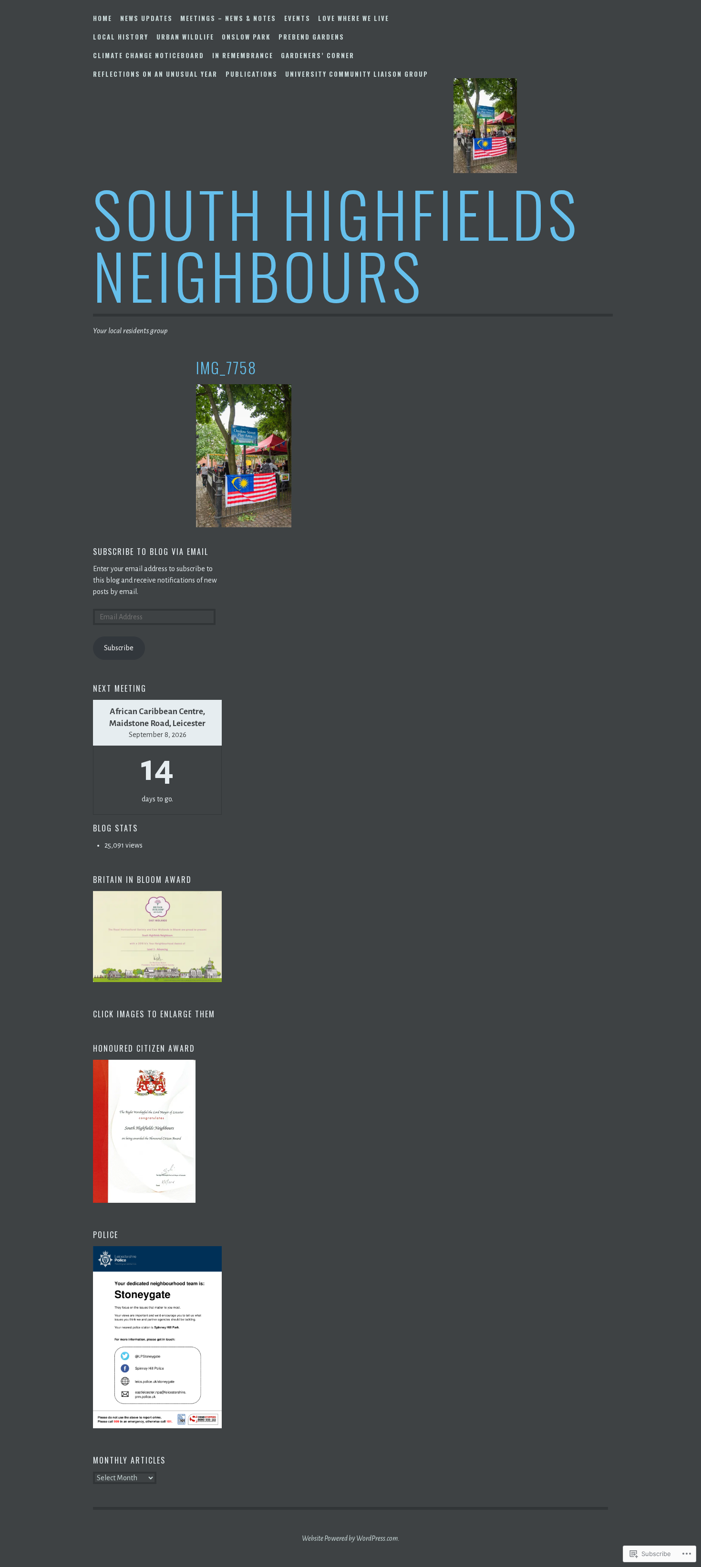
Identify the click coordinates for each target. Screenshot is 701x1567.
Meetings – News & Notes (228, 18)
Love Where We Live (353, 18)
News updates (146, 18)
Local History (120, 36)
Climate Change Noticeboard (148, 55)
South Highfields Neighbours (336, 244)
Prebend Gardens (311, 36)
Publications (252, 74)
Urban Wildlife (185, 36)
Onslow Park (246, 36)
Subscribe (119, 648)
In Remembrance (242, 55)
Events (297, 18)
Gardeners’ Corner (317, 55)
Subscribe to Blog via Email (150, 551)
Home (102, 18)
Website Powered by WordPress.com (350, 1538)
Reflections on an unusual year (155, 74)
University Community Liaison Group (356, 74)
